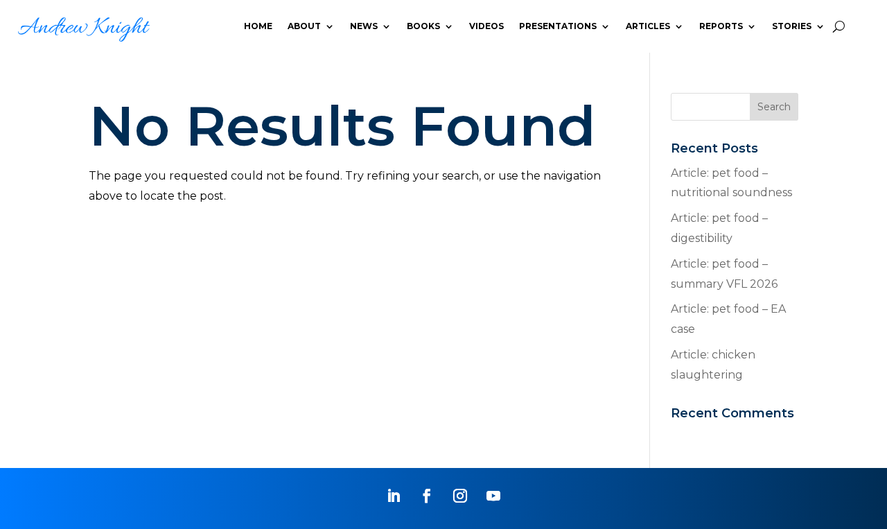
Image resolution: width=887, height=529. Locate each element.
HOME (258, 26)
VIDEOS (486, 26)
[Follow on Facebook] (427, 496)
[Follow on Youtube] (493, 496)
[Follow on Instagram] (460, 496)
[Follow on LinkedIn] (393, 496)
